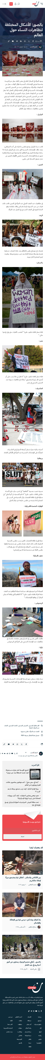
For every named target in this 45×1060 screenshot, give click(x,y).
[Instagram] (33, 1011)
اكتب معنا (10, 1024)
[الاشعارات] (15, 4)
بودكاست (19, 1032)
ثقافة (30, 1047)
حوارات (20, 1028)
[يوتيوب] (12, 753)
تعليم (40, 1039)
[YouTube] (36, 1011)
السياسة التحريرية (8, 1028)
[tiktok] (28, 1011)
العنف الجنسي (13, 725)
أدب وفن (29, 1024)
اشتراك (22, 837)
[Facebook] (41, 1011)
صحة (30, 1043)
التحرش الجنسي (23, 725)
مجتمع (39, 1021)
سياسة (39, 1017)
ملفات (20, 1021)
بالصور (20, 1043)
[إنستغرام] (10, 753)
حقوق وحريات (37, 1024)
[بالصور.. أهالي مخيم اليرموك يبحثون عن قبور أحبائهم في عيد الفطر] (22, 947)
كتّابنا (11, 1021)
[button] (41, 4)
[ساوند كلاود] (4, 753)
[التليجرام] (2, 753)
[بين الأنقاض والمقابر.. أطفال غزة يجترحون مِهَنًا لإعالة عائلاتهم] (22, 862)
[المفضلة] (11, 4)
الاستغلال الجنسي (34, 725)
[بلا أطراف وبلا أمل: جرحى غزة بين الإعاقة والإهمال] (22, 905)
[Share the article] (33, 41)
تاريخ (40, 1032)
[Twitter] (39, 1011)
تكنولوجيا (39, 1043)
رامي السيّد (33, 969)
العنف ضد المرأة (34, 731)
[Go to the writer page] (41, 753)
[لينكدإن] (7, 753)
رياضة (39, 1036)
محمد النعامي (32, 885)
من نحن (10, 1017)
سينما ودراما (28, 1036)
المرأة (30, 728)
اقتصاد (29, 1017)
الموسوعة (19, 1039)
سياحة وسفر (28, 1032)
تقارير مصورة (25, 731)
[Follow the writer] (26, 752)
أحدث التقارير (18, 1017)
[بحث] (18, 4)
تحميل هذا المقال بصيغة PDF (30, 735)
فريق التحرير (33, 47)
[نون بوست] (35, 4)
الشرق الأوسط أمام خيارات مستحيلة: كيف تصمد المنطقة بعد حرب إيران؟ (17, 771)
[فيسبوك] (17, 753)
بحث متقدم (9, 1032)
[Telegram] (31, 1011)
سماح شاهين (32, 927)
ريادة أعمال (28, 1028)
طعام (30, 1039)
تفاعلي (20, 1036)
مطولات (20, 1024)
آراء (40, 1028)
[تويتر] (15, 753)
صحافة (29, 1021)
